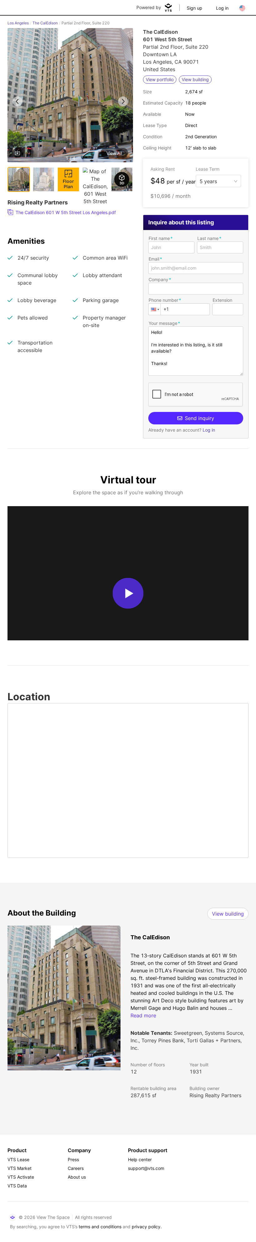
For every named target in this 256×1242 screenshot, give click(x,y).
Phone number (163, 300)
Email (154, 259)
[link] (67, 212)
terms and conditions (100, 1226)
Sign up (194, 8)
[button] (70, 96)
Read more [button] (143, 1015)
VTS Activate (20, 1177)
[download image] (17, 153)
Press (73, 1159)
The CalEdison (45, 23)
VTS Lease (18, 1159)
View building (228, 914)
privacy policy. (147, 1226)
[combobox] (215, 180)
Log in (222, 8)
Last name (208, 238)
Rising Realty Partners (215, 1095)
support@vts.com (146, 1168)
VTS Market (19, 1168)
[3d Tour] (122, 179)
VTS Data (17, 1185)
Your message (163, 323)
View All (114, 153)
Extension (222, 300)
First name (159, 238)
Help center (140, 1159)
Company (158, 279)
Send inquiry (199, 418)
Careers (76, 1168)
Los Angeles (18, 23)
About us (77, 1177)
